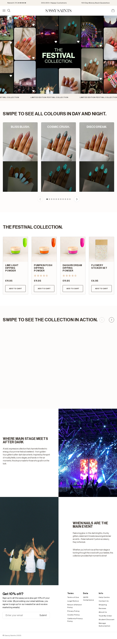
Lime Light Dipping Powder (12, 268)
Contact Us (104, 601)
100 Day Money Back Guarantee (95, 3)
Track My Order (105, 616)
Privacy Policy (73, 611)
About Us (103, 612)
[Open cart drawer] (113, 10)
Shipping (103, 605)
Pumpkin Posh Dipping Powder (43, 268)
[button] (41, 276)
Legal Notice (73, 601)
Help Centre (104, 597)
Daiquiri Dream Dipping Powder (72, 268)
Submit (43, 615)
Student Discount (106, 619)
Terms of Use (73, 597)
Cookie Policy (73, 615)
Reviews (102, 608)
